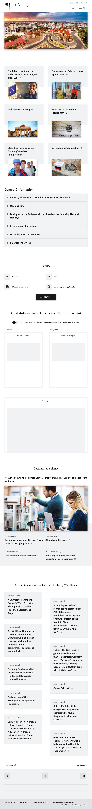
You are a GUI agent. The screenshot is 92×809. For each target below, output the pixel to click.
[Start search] (72, 7)
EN (86, 3)
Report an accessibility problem (63, 802)
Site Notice (23, 802)
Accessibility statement (40, 802)
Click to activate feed (27, 322)
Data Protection (9, 802)
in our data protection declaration (67, 322)
